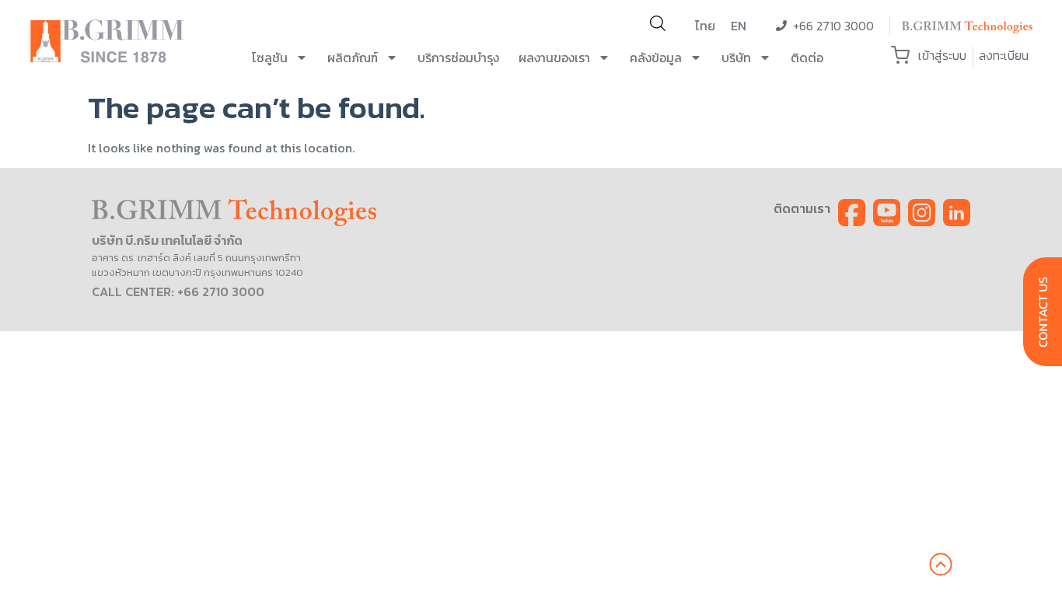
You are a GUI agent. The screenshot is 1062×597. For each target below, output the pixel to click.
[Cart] (900, 55)
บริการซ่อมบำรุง (458, 57)
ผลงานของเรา (554, 57)
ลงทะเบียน (1004, 55)
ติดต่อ (807, 57)
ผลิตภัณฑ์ (352, 57)
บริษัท (736, 57)
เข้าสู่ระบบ (942, 55)
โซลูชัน (270, 57)
